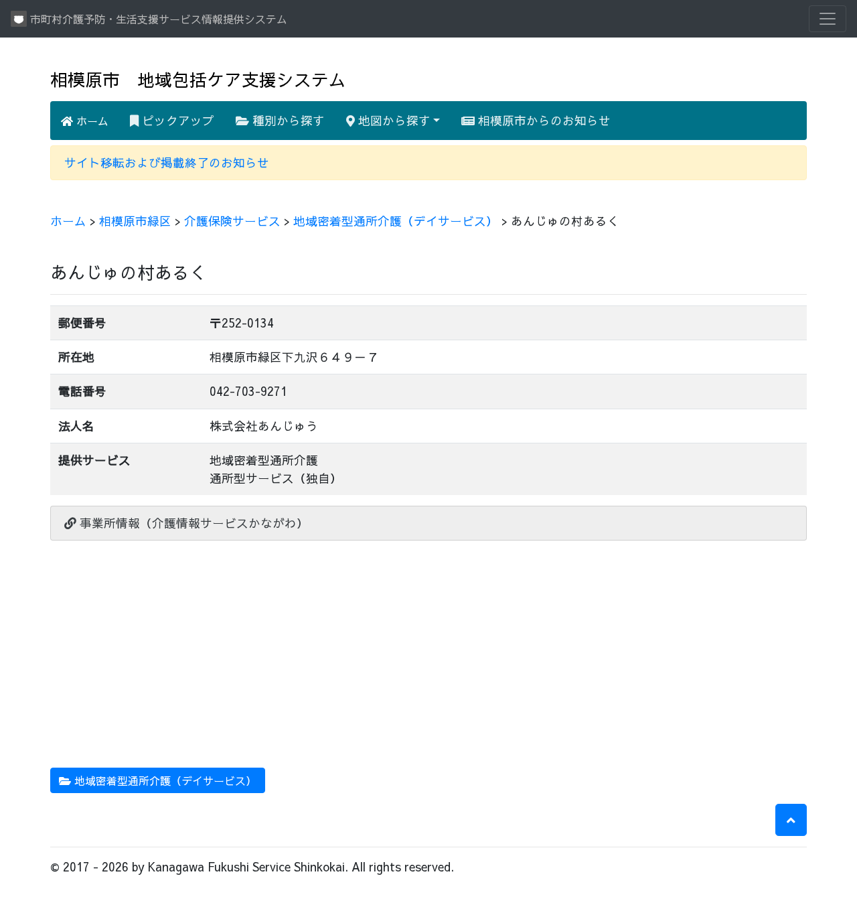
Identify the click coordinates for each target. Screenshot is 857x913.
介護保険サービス (232, 220)
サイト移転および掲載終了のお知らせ (166, 162)
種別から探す (287, 120)
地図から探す (393, 120)
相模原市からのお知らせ (543, 120)
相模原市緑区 (135, 220)
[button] (791, 820)
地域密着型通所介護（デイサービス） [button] (163, 780)
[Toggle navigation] (827, 18)
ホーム (90, 120)
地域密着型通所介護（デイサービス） (395, 220)
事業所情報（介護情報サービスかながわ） (192, 522)
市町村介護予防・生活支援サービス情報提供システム (157, 18)
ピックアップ (176, 120)
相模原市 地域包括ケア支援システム (198, 79)
